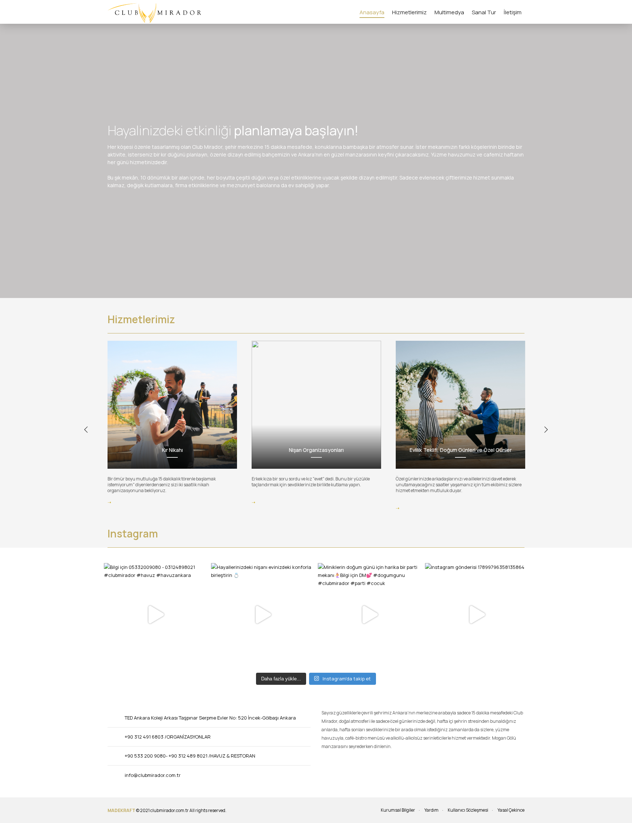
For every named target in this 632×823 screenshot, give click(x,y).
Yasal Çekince (510, 810)
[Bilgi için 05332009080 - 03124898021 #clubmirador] (155, 615)
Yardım (431, 810)
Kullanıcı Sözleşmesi (468, 810)
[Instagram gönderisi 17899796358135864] (476, 615)
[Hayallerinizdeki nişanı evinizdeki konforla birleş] (263, 615)
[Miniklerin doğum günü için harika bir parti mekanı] (369, 615)
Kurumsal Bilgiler (398, 810)
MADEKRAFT (121, 810)
